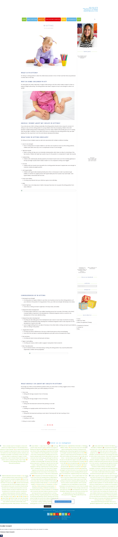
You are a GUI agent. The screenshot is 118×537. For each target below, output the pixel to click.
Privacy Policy (59, 511)
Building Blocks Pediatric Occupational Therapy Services (45, 13)
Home (78, 319)
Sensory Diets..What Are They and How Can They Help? (92, 159)
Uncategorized (52, 429)
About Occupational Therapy (84, 322)
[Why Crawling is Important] (92, 265)
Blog (78, 329)
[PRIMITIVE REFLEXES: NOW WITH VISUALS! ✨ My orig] (14, 489)
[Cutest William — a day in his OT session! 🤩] (44, 459)
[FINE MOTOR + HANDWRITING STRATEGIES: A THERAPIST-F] (73, 459)
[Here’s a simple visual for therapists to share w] (14, 459)
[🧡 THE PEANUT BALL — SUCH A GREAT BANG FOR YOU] (73, 489)
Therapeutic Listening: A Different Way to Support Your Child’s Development (82, 270)
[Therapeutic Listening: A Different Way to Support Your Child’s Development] (82, 265)
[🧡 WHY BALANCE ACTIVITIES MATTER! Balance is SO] (44, 489)
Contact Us (80, 327)
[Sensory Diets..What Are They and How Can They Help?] (92, 155)
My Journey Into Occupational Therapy (82, 56)
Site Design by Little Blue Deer (67, 510)
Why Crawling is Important (92, 268)
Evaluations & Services (82, 325)
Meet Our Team (81, 320)
